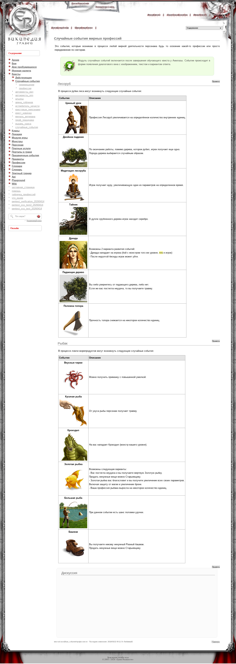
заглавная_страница (23, 187)
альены (19, 98)
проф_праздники (24, 120)
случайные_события (26, 127)
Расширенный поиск (34, 221)
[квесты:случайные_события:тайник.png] (73, 234)
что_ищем (17, 198)
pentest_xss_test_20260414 (27, 208)
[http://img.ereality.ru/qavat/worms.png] (73, 392)
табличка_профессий (23, 194)
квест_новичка (23, 113)
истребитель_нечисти (27, 106)
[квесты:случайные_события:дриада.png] (73, 268)
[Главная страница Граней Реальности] (80, 7)
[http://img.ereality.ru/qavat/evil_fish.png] (73, 426)
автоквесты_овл (24, 91)
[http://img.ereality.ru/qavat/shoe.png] (73, 561)
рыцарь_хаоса (23, 123)
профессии (25, 88)
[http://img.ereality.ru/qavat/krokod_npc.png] (73, 460)
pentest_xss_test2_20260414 (27, 205)
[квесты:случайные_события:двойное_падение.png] (73, 166)
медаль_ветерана (25, 116)
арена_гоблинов (24, 102)
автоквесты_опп (24, 95)
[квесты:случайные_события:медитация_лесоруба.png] (73, 200)
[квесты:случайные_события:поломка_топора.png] (73, 336)
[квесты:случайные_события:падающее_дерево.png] (73, 302)
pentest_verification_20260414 (28, 201)
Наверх (216, 641)
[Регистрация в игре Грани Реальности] (104, 10)
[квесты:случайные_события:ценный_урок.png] (73, 133)
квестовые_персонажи (27, 109)
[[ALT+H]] (24, 25)
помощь (16, 191)
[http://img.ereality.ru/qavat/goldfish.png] (73, 494)
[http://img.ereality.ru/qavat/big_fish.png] (73, 528)
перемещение (26, 84)
